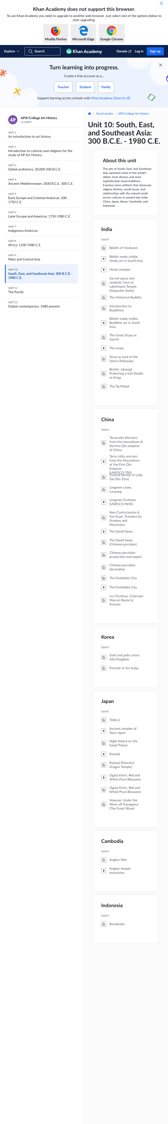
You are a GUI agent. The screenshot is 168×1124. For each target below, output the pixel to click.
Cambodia (112, 841)
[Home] (89, 114)
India (106, 229)
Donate (122, 51)
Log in (139, 51)
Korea (107, 637)
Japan (107, 701)
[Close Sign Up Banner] (161, 65)
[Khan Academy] (84, 51)
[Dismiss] (161, 3)
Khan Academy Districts (108, 98)
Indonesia (112, 905)
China (107, 419)
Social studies (104, 113)
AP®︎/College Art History (133, 113)
